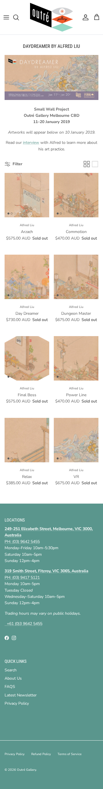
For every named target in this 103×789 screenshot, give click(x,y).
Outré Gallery (26, 770)
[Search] (19, 17)
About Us (13, 678)
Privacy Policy (17, 703)
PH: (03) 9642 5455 (22, 541)
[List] (95, 164)
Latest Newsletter (21, 695)
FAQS (10, 686)
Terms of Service (70, 754)
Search (11, 670)
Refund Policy (41, 754)
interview (31, 142)
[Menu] (6, 17)
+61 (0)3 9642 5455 (23, 623)
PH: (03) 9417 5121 (22, 577)
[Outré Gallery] (51, 17)
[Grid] (86, 164)
